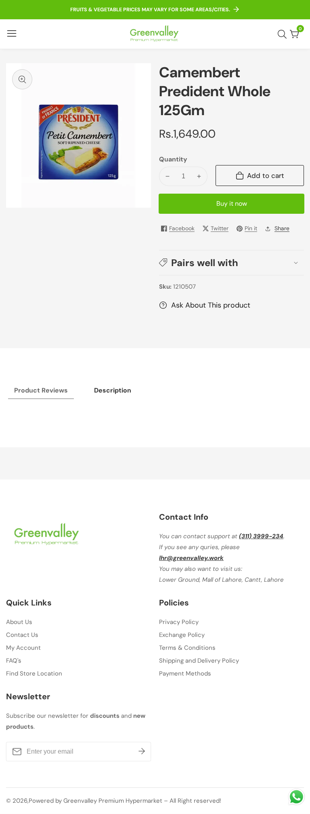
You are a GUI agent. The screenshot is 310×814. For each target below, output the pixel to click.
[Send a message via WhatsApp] (296, 796)
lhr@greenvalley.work (191, 558)
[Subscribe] (141, 751)
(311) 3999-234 (261, 536)
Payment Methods (185, 673)
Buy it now (231, 203)
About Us (19, 622)
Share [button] (281, 228)
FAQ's (13, 661)
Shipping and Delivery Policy (199, 661)
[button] (231, 262)
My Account (23, 648)
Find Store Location (34, 673)
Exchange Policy (182, 635)
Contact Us (22, 635)
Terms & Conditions (187, 648)
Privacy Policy (179, 622)
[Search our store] (284, 34)
